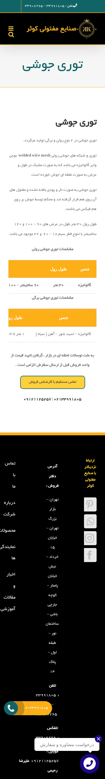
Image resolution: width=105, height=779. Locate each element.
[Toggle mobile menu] (11, 28)
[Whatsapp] (90, 521)
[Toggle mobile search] (11, 34)
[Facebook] (90, 555)
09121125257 (45, 761)
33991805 (46, 695)
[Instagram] (90, 538)
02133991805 (67, 399)
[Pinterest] (90, 504)
